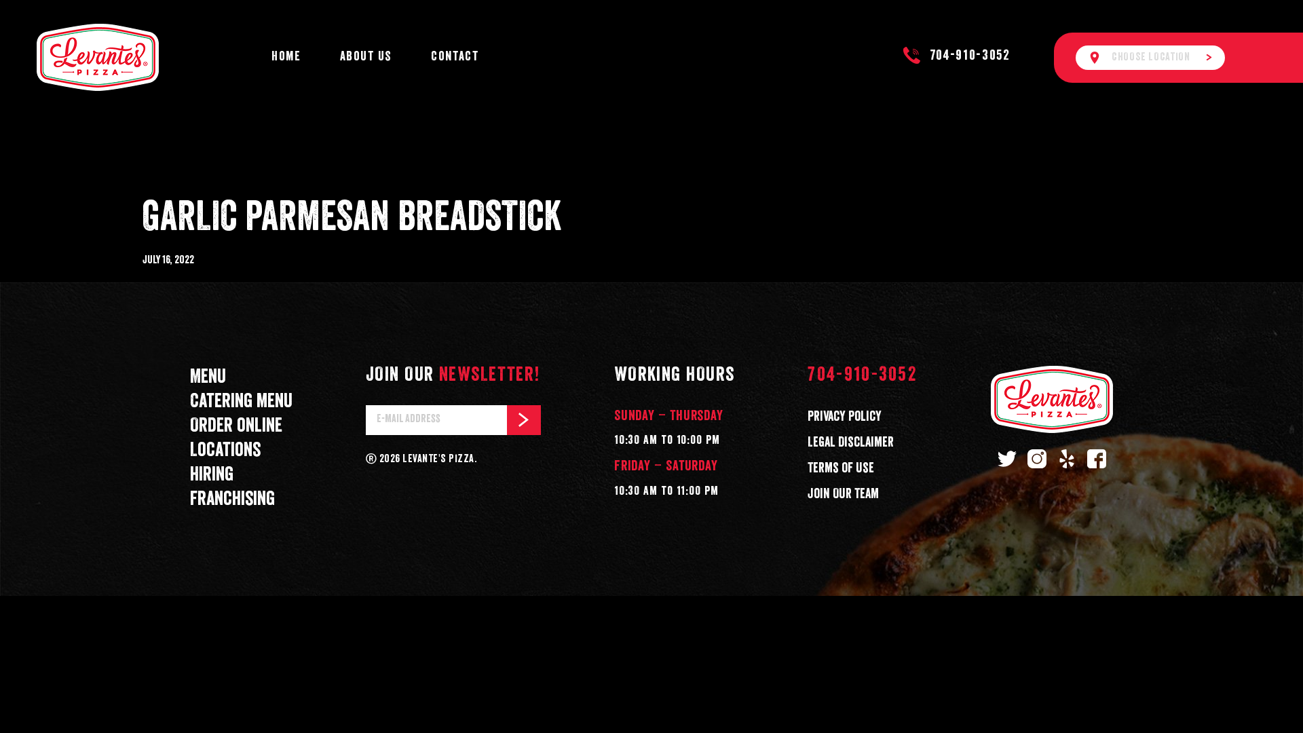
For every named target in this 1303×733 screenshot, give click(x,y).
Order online (236, 426)
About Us (366, 56)
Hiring (211, 475)
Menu (208, 377)
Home (286, 56)
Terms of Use (841, 468)
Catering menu (241, 402)
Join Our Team (843, 494)
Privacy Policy (845, 417)
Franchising (232, 499)
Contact (454, 56)
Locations (225, 450)
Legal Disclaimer (851, 442)
